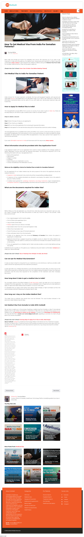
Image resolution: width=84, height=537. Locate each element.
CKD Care (26, 494)
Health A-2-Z (47, 11)
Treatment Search (48, 499)
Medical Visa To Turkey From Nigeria (13, 480)
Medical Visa (15, 53)
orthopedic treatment (13, 182)
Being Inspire (27, 503)
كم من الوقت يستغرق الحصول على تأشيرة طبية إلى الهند (10, 368)
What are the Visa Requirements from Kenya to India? (50, 437)
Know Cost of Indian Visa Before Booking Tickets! (32, 68)
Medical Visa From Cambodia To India (31, 419)
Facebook (66, 494)
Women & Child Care (29, 505)
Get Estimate (46, 501)
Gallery (55, 11)
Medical (9, 224)
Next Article (56, 390)
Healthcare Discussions (49, 503)
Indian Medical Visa (10, 338)
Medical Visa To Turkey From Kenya (51, 462)
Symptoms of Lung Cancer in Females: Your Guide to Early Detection (69, 31)
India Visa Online (34, 282)
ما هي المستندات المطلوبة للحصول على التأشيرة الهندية (10, 376)
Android (11, 326)
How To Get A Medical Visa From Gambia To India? (51, 480)
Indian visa (52, 111)
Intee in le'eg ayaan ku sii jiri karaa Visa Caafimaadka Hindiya (10, 342)
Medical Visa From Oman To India (12, 438)
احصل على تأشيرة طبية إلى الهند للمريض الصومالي (10, 366)
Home (6, 11)
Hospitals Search (47, 497)
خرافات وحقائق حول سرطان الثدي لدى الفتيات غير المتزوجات (69, 54)
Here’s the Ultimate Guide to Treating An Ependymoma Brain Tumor (69, 50)
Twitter (65, 497)
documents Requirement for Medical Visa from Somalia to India (10, 337)
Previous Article (9, 390)
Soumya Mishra (12, 52)
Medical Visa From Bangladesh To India (51, 419)
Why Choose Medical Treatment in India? (13, 462)
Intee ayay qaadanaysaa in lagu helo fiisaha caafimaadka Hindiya (10, 340)
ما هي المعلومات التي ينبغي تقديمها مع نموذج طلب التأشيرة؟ (10, 378)
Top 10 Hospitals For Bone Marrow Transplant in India (70, 34)
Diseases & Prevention (30, 499)
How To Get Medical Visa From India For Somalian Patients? (30, 45)
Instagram (66, 504)
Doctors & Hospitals (36, 11)
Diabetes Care (28, 497)
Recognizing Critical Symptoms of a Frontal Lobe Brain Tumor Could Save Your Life (70, 38)
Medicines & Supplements (31, 501)
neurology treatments (41, 181)
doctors (13, 98)
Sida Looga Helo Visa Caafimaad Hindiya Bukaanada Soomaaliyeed (9, 350)
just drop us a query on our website (25, 312)
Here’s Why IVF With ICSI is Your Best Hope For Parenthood (69, 42)
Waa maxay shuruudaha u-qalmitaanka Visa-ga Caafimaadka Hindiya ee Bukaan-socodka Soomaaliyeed (10, 363)
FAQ (62, 11)
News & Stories (14, 11)
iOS (15, 326)
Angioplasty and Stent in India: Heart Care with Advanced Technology (70, 22)
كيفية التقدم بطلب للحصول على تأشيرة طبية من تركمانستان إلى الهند (10, 371)
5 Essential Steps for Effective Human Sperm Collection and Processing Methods (69, 26)
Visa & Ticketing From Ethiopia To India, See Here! (33, 253)
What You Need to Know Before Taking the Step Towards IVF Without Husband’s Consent (70, 18)
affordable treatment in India (18, 140)
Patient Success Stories (30, 507)
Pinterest (66, 501)
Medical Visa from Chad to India (12, 419)
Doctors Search (47, 494)
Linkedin (66, 499)
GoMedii (16, 321)
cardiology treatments (29, 181)
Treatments (24, 11)
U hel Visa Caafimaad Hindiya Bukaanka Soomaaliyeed (10, 352)
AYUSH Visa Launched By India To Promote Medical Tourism (32, 437)
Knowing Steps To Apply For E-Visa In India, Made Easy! (34, 319)
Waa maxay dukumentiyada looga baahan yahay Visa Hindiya (10, 356)
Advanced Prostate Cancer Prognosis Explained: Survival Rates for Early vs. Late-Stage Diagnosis (70, 46)
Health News (27, 510)
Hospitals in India (11, 175)
